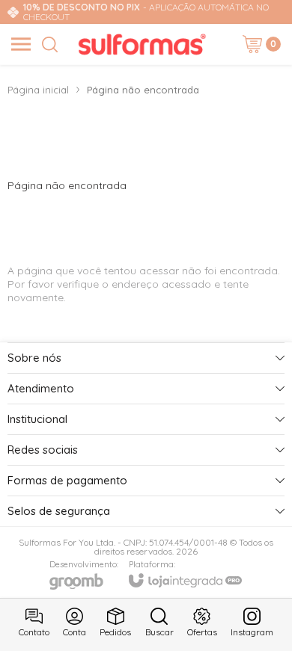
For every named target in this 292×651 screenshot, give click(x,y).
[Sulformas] (142, 44)
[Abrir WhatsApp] (254, 613)
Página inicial (38, 90)
